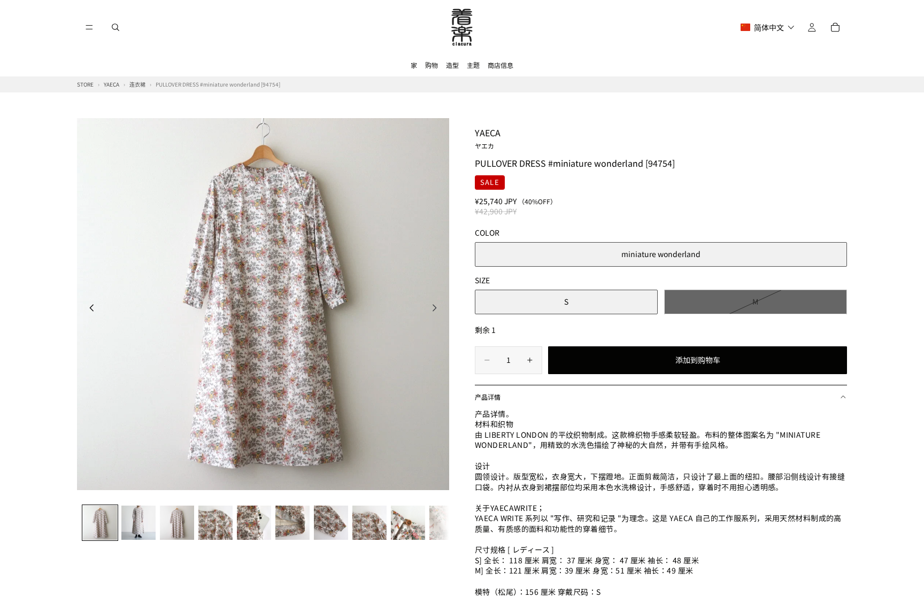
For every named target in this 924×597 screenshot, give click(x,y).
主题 (473, 64)
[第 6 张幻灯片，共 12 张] (292, 523)
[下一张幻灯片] (437, 309)
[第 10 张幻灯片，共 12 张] (446, 523)
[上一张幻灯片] (89, 309)
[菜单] (89, 27)
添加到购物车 (697, 359)
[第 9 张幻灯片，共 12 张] (408, 523)
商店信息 (500, 64)
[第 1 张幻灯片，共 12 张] (100, 523)
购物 (431, 64)
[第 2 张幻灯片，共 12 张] (138, 523)
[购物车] (835, 27)
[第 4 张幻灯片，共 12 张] (215, 523)
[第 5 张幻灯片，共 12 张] (254, 523)
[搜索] (115, 27)
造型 (452, 64)
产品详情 (487, 396)
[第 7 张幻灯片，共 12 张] (331, 523)
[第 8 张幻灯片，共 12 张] (369, 523)
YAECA (487, 138)
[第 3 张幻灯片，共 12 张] (177, 523)
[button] (767, 27)
